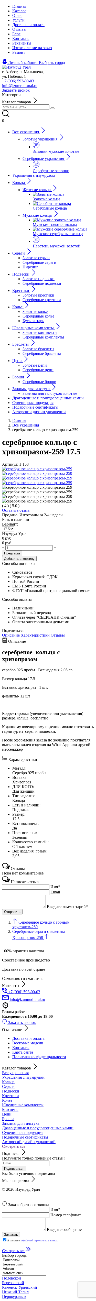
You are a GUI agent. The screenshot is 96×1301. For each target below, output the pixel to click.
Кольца (8, 1082)
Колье (7, 1100)
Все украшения (15, 1072)
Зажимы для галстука (20, 1123)
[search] (52, 108)
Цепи (7, 1114)
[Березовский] (24, 1264)
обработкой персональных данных (39, 1240)
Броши (8, 1119)
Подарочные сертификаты (25, 1137)
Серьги (8, 1086)
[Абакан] (24, 1269)
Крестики (10, 1096)
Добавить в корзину (19, 559)
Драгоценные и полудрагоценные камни (37, 1128)
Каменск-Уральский (19, 1287)
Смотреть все (13, 1146)
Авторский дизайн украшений (29, 1142)
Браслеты (10, 1109)
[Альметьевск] (24, 1273)
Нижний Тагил (15, 1292)
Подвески (10, 1091)
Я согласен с (32, 1240)
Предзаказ (12, 553)
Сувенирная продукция (22, 1132)
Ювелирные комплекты (23, 1105)
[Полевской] (24, 1260)
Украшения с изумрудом (23, 1077)
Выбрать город (52, 62)
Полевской (11, 1278)
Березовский (13, 1283)
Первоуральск (14, 1296)
